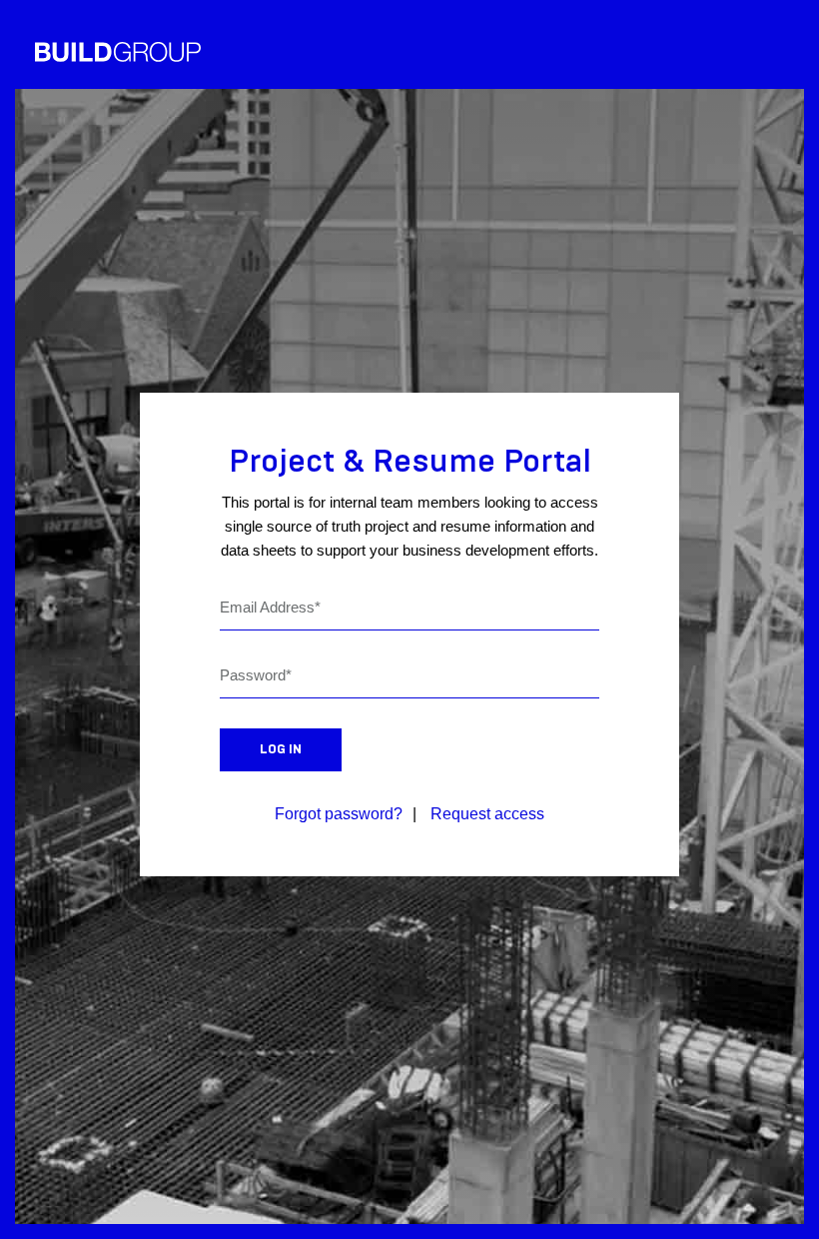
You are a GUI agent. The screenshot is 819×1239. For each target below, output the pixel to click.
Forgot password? (339, 813)
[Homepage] (118, 52)
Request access (487, 813)
